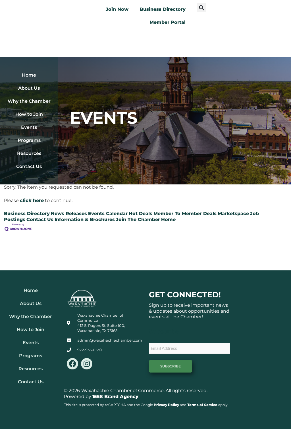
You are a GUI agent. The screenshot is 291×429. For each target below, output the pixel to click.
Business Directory (163, 9)
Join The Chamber (138, 219)
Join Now (117, 9)
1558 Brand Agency (115, 396)
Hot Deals (140, 213)
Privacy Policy (166, 405)
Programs (29, 140)
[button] (201, 7)
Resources (29, 153)
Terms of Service (202, 405)
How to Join (29, 114)
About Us (29, 88)
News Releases (69, 213)
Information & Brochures (85, 219)
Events (29, 127)
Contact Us (29, 166)
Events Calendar (108, 213)
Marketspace (233, 213)
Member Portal (167, 22)
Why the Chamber (29, 101)
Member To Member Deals (185, 213)
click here (32, 200)
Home (29, 75)
